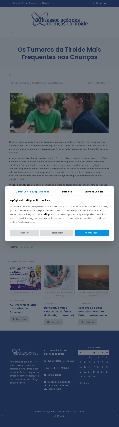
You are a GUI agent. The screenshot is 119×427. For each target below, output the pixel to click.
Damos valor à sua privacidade (32, 191)
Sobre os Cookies (94, 191)
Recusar (24, 232)
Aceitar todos (92, 232)
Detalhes (67, 191)
